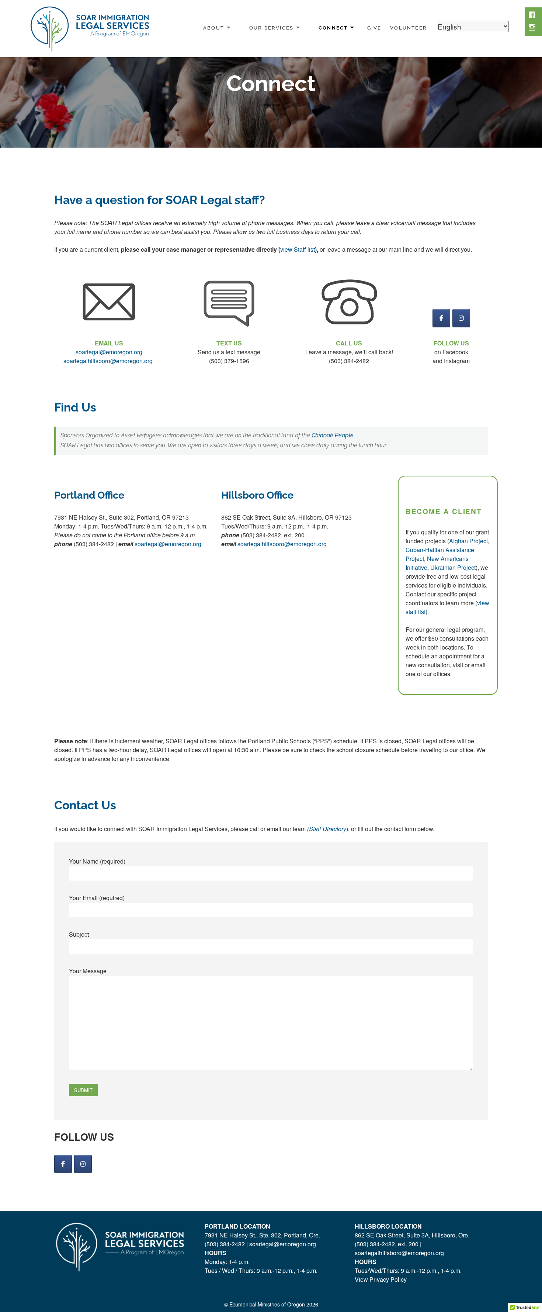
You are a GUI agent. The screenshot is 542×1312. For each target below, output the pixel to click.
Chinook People (333, 435)
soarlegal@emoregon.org (168, 544)
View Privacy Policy (381, 1279)
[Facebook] (63, 1164)
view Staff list (297, 249)
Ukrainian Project (453, 567)
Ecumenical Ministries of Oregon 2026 (273, 1304)
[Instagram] (83, 1164)
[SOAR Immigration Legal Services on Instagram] (461, 318)
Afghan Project (468, 541)
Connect (333, 28)
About (213, 28)
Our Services (271, 28)
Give (374, 28)
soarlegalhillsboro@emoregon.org (282, 544)
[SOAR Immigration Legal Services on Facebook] (441, 318)
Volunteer (408, 28)
